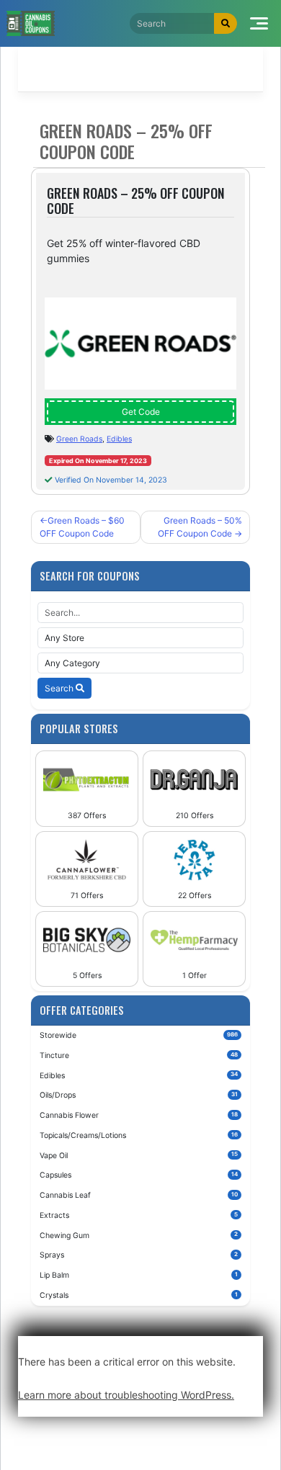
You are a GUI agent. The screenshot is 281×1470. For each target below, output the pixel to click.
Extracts (139, 1215)
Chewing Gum (139, 1235)
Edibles (119, 439)
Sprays (139, 1255)
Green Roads (79, 439)
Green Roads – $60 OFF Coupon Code (82, 527)
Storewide (139, 1035)
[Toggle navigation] (259, 23)
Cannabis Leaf (139, 1195)
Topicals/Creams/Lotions (139, 1135)
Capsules (139, 1175)
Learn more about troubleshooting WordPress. (126, 1395)
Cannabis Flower (139, 1115)
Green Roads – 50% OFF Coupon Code (200, 527)
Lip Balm (139, 1275)
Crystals (139, 1295)
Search (60, 688)
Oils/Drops (139, 1095)
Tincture (139, 1055)
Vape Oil (139, 1155)
